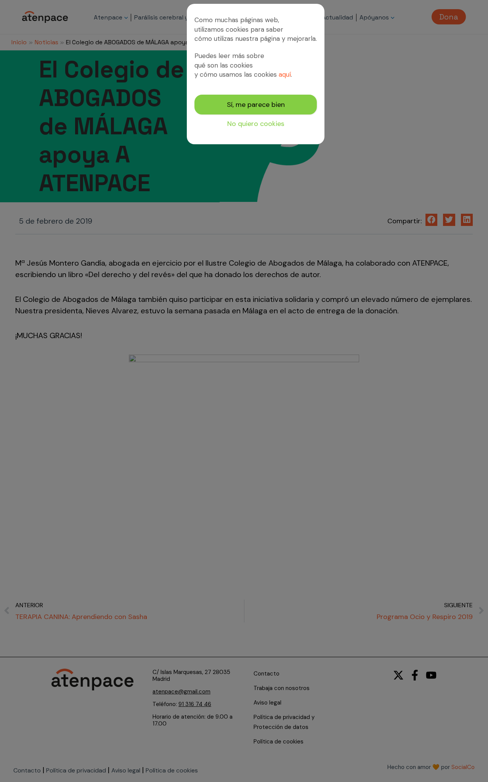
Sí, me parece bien (256, 104)
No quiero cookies (255, 123)
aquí (285, 74)
